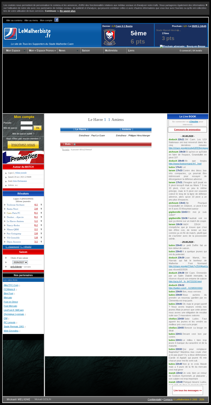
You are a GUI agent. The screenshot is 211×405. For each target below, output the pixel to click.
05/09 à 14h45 (199, 26)
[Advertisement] (105, 83)
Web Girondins (11, 331)
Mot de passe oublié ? (23, 133)
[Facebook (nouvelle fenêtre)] (56, 21)
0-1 (36, 213)
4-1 (36, 204)
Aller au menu (31, 20)
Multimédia (111, 50)
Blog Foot (8, 293)
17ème (165, 33)
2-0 (36, 208)
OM (5, 318)
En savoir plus (67, 11)
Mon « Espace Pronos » (42, 50)
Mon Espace (13, 50)
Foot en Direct (11, 302)
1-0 (36, 237)
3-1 (36, 241)
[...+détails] (26, 246)
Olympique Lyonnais (14, 314)
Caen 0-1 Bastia (124, 26)
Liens (131, 50)
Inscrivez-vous (23, 144)
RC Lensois (9, 322)
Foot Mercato (10, 306)
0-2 (36, 225)
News (62, 50)
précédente (16, 266)
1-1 (36, 221)
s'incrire (193, 121)
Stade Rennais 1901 (14, 326)
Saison (86, 50)
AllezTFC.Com (11, 285)
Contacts (168, 399)
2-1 (36, 229)
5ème (139, 33)
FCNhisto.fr (9, 289)
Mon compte (46, 20)
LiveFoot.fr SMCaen (14, 310)
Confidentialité (155, 399)
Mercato (8, 297)
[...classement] (12, 246)
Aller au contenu (14, 20)
